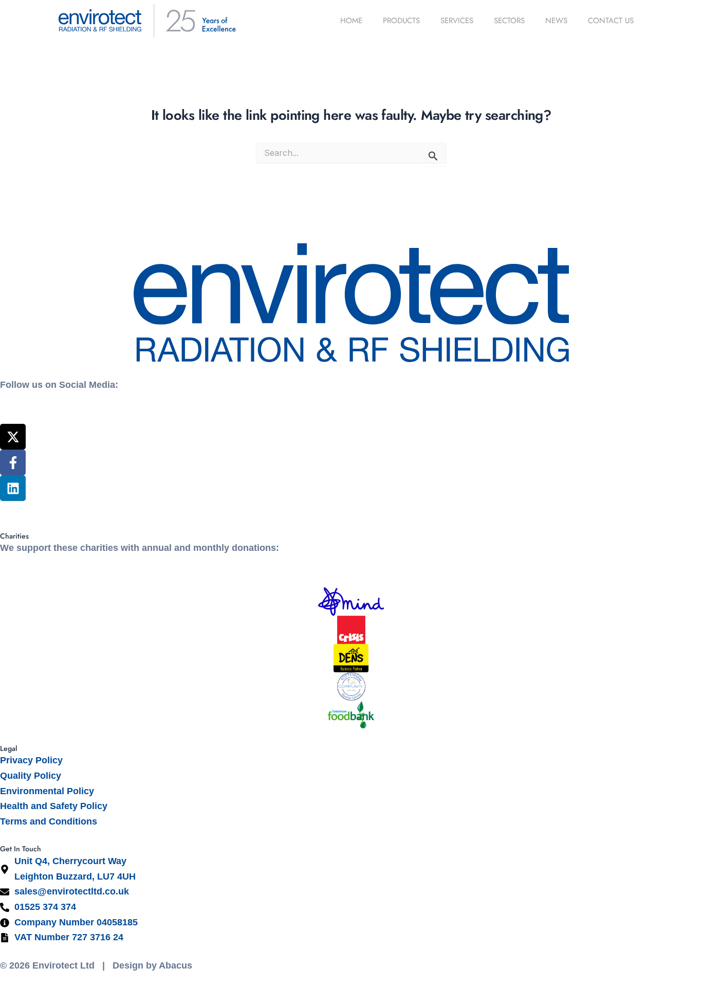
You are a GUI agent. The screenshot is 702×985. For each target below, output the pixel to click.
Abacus (175, 965)
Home (351, 20)
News (556, 20)
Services (456, 20)
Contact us (611, 20)
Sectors (509, 20)
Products (401, 20)
